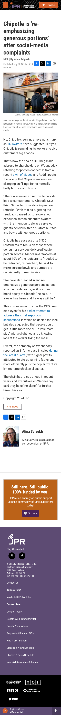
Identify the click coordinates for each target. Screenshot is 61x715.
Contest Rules (14, 604)
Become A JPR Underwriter (21, 619)
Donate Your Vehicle (17, 626)
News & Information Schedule (22, 662)
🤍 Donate (30, 513)
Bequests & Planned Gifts (20, 633)
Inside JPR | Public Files (19, 597)
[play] (5, 710)
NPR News (12, 406)
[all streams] (56, 711)
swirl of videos (23, 174)
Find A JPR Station (17, 640)
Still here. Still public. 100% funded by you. (30, 489)
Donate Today (14, 611)
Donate (50, 5)
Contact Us (12, 583)
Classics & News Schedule (20, 648)
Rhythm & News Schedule (20, 655)
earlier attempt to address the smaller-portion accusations (26, 315)
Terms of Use (14, 590)
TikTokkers (14, 144)
